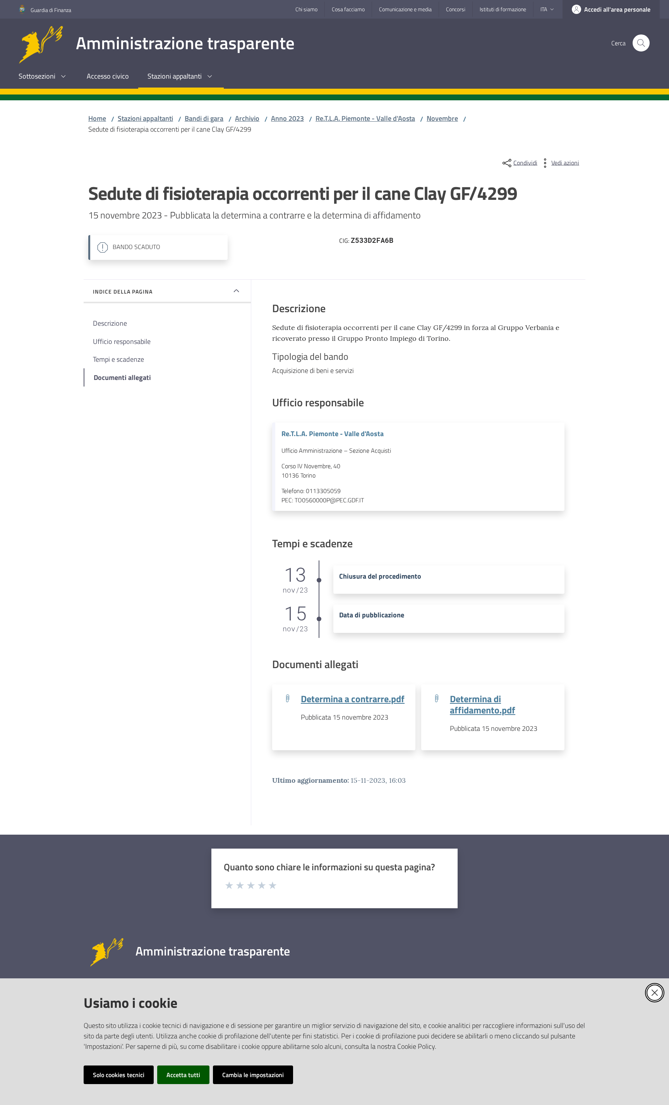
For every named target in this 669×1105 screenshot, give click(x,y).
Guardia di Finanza (51, 10)
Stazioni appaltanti (145, 118)
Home (97, 118)
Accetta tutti (183, 1074)
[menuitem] (43, 77)
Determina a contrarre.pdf (353, 698)
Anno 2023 (287, 118)
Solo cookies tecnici (118, 1074)
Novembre (442, 118)
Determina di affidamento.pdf (482, 704)
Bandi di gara (204, 118)
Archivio (247, 118)
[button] (641, 43)
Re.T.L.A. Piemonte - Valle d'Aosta (365, 118)
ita (543, 9)
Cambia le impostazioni (253, 1074)
